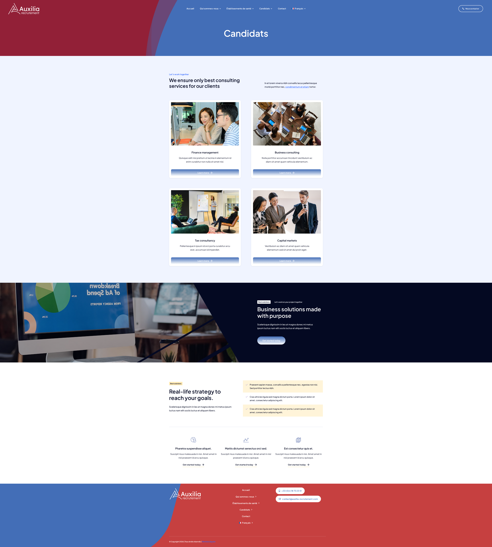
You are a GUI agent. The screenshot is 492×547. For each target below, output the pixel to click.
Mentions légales (209, 542)
